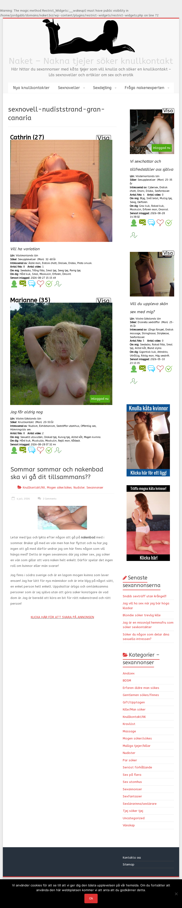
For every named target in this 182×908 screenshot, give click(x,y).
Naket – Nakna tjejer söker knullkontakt (91, 61)
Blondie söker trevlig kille (142, 615)
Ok (91, 898)
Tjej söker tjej (133, 811)
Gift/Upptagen (134, 702)
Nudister (79, 487)
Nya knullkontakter (31, 87)
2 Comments (49, 498)
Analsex (129, 673)
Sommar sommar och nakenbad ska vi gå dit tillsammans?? (56, 473)
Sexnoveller (69, 87)
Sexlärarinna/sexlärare (140, 803)
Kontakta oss (132, 857)
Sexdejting (102, 87)
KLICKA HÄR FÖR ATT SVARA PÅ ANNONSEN (62, 617)
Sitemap (128, 864)
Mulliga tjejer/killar (136, 746)
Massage (129, 731)
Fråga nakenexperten (144, 87)
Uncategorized (134, 818)
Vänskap (129, 825)
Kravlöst (129, 724)
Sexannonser (94, 487)
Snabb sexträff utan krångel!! (144, 596)
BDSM (127, 680)
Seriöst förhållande (137, 767)
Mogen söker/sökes (59, 487)
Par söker (130, 760)
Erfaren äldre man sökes (141, 688)
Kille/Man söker (134, 709)
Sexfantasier (132, 796)
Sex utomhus (132, 782)
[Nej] (176, 893)
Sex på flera (132, 774)
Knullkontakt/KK (34, 487)
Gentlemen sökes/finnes (141, 695)
